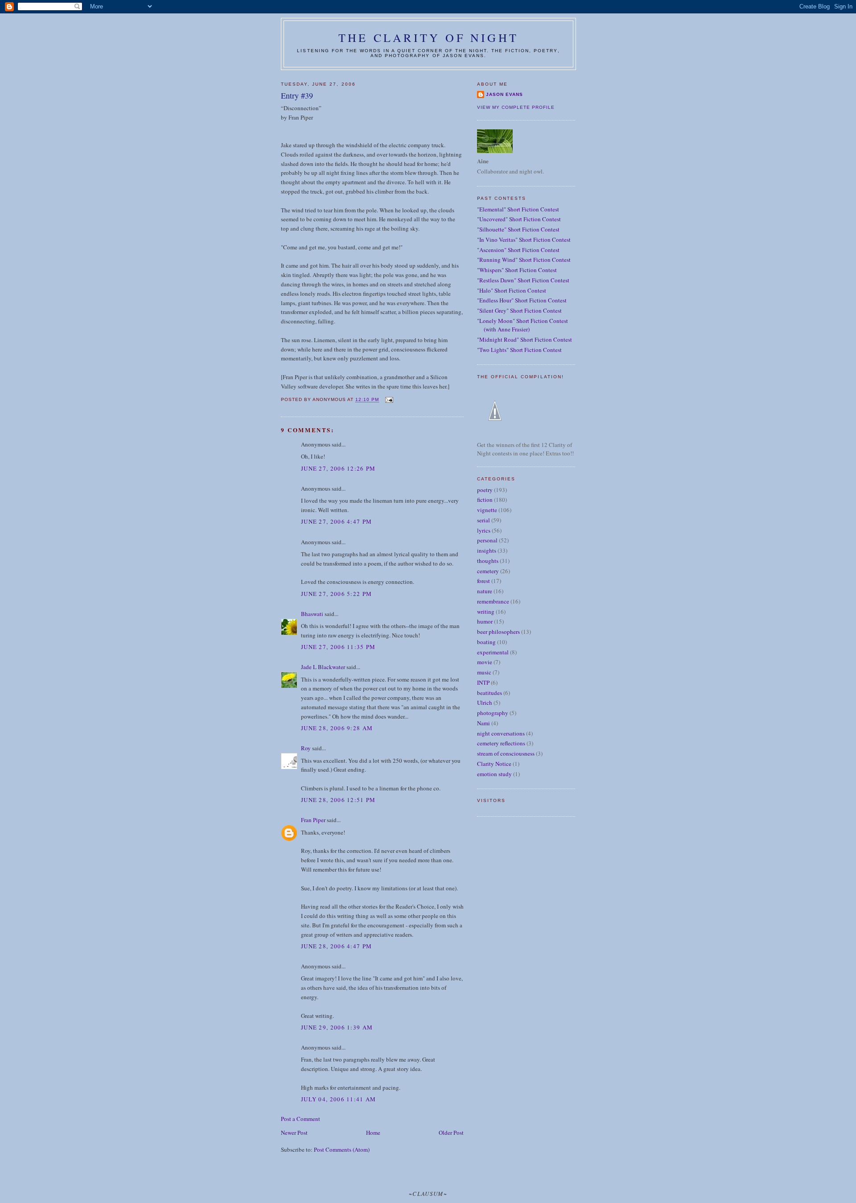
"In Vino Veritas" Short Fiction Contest (524, 240)
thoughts (487, 561)
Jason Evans (504, 94)
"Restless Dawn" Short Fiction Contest (523, 280)
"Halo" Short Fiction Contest (511, 290)
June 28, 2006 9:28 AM (337, 728)
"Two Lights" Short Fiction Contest (519, 350)
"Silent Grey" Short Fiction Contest (519, 310)
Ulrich (484, 703)
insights (486, 550)
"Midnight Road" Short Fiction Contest (524, 339)
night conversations (501, 733)
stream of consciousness (506, 753)
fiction (485, 500)
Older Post (451, 1133)
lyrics (483, 530)
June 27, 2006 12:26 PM (338, 468)
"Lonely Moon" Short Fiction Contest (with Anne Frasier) (522, 325)
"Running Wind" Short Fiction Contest (524, 260)
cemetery (488, 571)
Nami (483, 723)
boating (486, 642)
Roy (306, 748)
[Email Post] (388, 399)
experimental (493, 652)
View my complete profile (516, 107)
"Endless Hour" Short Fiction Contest (522, 300)
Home (373, 1133)
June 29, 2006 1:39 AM (337, 1027)
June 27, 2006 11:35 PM (338, 647)
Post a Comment (300, 1119)
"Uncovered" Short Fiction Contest (519, 219)
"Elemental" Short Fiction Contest (518, 209)
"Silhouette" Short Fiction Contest (518, 229)
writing (485, 612)
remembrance (493, 601)
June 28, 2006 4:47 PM (336, 946)
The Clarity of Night (428, 37)
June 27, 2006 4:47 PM (336, 521)
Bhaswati (312, 614)
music (484, 672)
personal (487, 540)
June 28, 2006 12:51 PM (338, 800)
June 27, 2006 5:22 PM (336, 594)
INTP (483, 682)
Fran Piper (313, 820)
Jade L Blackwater (323, 667)
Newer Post (294, 1133)
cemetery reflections (501, 743)
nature (484, 591)
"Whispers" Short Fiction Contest (517, 270)
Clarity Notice (494, 764)
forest (483, 581)
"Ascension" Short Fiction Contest (518, 250)
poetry (485, 490)
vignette (487, 510)
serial (483, 520)
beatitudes (489, 693)
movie (484, 662)
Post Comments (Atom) (342, 1149)
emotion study (494, 774)
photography (492, 713)
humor (485, 621)
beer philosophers (498, 632)
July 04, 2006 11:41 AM (338, 1099)
